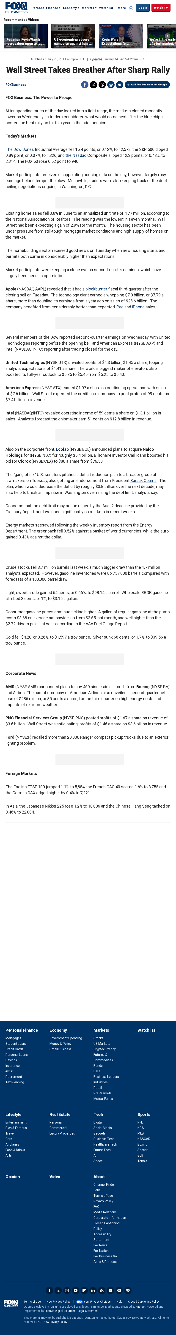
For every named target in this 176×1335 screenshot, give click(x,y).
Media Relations (105, 1212)
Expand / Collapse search (131, 8)
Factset (141, 1306)
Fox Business (17, 7)
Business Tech (104, 1139)
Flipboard (84, 1290)
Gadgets (100, 1133)
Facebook (84, 84)
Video (55, 1176)
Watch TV (161, 7)
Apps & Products (106, 1262)
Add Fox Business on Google (149, 84)
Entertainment (16, 1122)
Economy (70, 8)
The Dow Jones (20, 149)
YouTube (75, 1290)
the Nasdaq (76, 155)
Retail (98, 1088)
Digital (98, 1122)
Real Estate (60, 1114)
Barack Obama (143, 480)
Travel (10, 1133)
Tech (98, 1114)
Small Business (61, 1049)
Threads (102, 84)
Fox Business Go (105, 1256)
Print (111, 84)
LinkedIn (93, 1290)
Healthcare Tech (105, 1144)
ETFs (97, 1071)
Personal (56, 1122)
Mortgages (13, 1038)
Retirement (14, 1077)
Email (119, 84)
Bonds (98, 1065)
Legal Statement (88, 1310)
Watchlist (106, 8)
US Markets (102, 1043)
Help (119, 1301)
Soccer (143, 1150)
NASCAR (144, 1139)
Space (98, 1161)
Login (143, 7)
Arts (9, 1155)
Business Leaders (106, 1077)
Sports (144, 1114)
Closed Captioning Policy (144, 1301)
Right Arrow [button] (167, 36)
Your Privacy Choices (97, 1301)
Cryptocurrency (105, 1049)
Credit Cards (14, 1049)
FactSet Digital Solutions (60, 1310)
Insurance (13, 1065)
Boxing (142, 1144)
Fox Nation (101, 1251)
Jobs (97, 1190)
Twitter (93, 84)
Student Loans (16, 1043)
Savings (11, 1060)
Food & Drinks (15, 1150)
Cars (9, 1139)
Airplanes (12, 1144)
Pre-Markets (103, 1093)
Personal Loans (17, 1054)
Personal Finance (45, 8)
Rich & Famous (16, 1128)
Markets (88, 8)
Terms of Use (103, 1195)
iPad (120, 306)
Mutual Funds (103, 1099)
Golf (140, 1155)
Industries (101, 1082)
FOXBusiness (16, 85)
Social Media (103, 1128)
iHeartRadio (128, 1290)
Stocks (98, 1038)
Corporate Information (110, 1218)
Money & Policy (60, 1043)
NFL (140, 1122)
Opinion (13, 1176)
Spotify (119, 1290)
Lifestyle (13, 1114)
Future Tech (102, 1150)
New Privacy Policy (58, 1301)
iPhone (138, 306)
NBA (141, 1128)
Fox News (100, 1245)
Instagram (67, 1290)
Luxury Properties (62, 1133)
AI (95, 1155)
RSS (101, 1290)
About (99, 1176)
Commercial (58, 1128)
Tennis (142, 1161)
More (122, 8)
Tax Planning (15, 1082)
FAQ (96, 1206)
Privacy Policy (103, 1201)
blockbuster (96, 289)
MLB (141, 1133)
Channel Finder (104, 1184)
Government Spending (66, 1038)
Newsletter (110, 1290)
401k (9, 1071)
